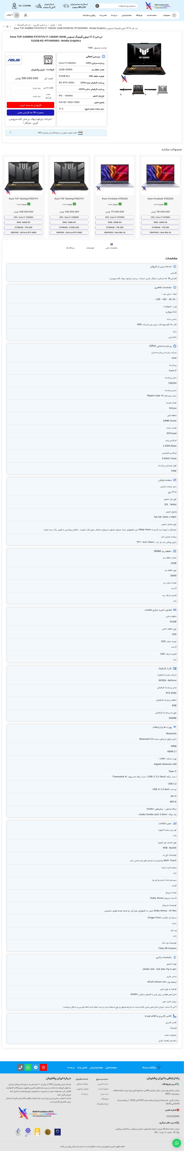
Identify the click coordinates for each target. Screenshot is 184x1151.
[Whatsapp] (28, 1067)
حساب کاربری (103, 1084)
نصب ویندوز (48, 96)
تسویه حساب (103, 1089)
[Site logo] (158, 6)
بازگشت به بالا (149, 1067)
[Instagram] (43, 1067)
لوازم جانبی (48, 87)
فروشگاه (104, 1099)
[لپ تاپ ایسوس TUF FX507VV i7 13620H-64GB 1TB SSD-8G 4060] (23, 176)
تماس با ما (82, 1067)
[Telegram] (35, 1067)
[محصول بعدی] (4, 26)
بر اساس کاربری (40, 25)
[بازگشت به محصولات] (7, 26)
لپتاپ (52, 25)
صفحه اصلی (111, 1067)
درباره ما (71, 1067)
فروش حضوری (82, 1089)
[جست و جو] (97, 6)
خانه (60, 25)
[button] (165, 89)
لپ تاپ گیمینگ (23, 25)
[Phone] (20, 1067)
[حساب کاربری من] (25, 15)
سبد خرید (104, 1094)
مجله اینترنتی (96, 1067)
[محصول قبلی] (10, 26)
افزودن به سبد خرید (30, 105)
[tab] (112, 246)
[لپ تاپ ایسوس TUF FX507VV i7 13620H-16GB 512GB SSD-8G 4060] (69, 176)
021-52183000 (25, 6)
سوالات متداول (82, 1084)
